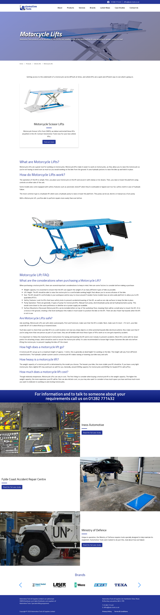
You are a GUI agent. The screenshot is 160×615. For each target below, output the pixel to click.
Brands (92, 7)
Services (82, 7)
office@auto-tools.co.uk (131, 2)
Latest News (105, 7)
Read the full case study (92, 432)
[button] (20, 585)
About (60, 7)
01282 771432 (116, 2)
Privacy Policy (107, 611)
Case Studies (120, 7)
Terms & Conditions (121, 611)
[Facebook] (108, 2)
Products (70, 7)
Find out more (49, 142)
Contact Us (134, 7)
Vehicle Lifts (37, 64)
